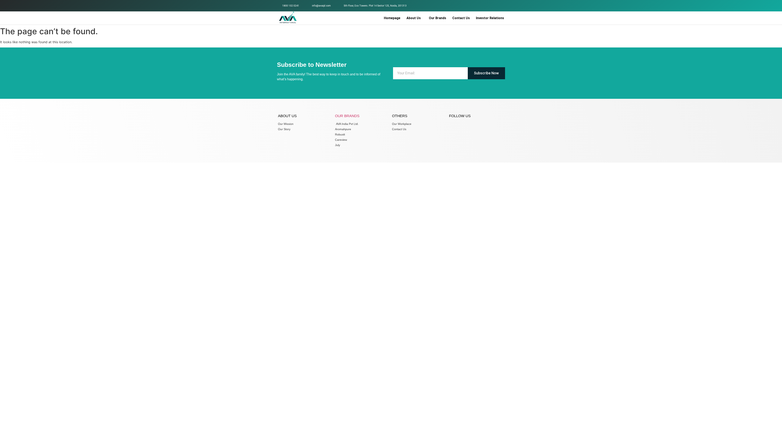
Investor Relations (490, 18)
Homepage (392, 18)
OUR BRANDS (347, 116)
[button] (414, 18)
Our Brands (437, 18)
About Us (413, 18)
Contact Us (461, 18)
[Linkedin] (502, 5)
